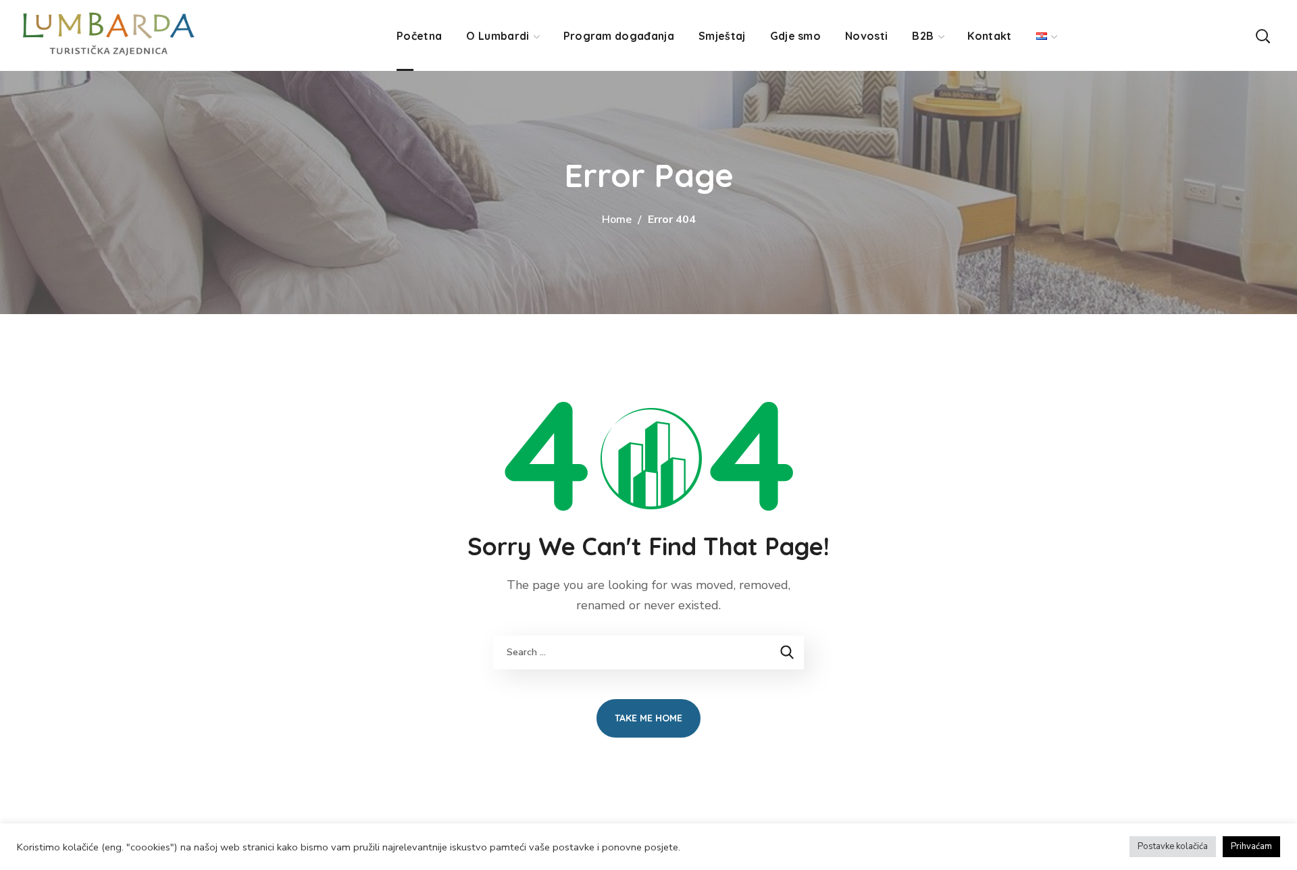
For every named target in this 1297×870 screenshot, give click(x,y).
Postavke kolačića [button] (1173, 846)
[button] (1262, 35)
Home (617, 219)
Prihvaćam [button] (1251, 846)
